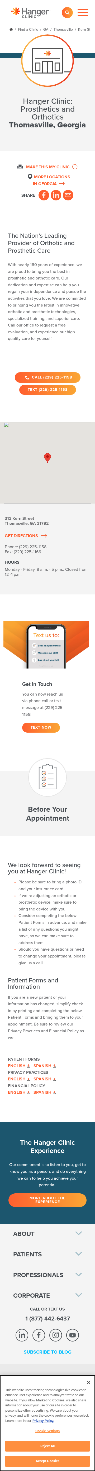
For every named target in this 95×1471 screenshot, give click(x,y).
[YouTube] (72, 1335)
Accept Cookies (48, 1461)
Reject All (47, 1446)
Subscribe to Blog (48, 1352)
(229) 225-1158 (32, 547)
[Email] (68, 195)
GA (45, 29)
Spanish (42, 1066)
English (17, 1066)
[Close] (88, 1382)
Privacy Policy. (43, 1421)
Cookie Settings (47, 1431)
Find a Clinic (28, 29)
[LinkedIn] (56, 195)
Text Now (41, 727)
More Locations (51, 180)
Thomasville (63, 29)
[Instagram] (55, 1335)
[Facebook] (44, 195)
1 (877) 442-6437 (47, 1318)
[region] (47, 1423)
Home (12, 29)
